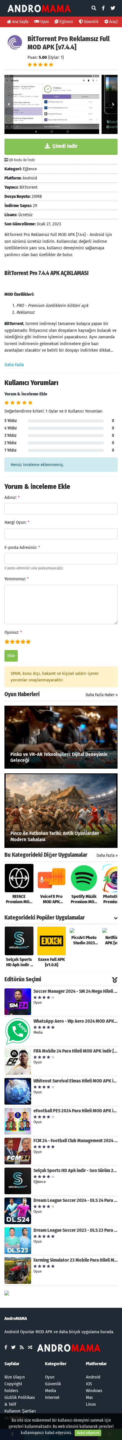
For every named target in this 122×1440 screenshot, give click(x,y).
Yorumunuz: (16, 578)
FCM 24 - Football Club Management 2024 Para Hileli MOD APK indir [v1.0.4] (75, 1140)
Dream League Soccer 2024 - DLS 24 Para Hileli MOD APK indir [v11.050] (75, 1200)
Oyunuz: (13, 632)
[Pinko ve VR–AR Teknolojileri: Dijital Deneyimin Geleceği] (61, 736)
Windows (94, 1390)
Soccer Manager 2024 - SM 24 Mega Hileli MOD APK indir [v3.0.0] (75, 991)
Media (50, 1390)
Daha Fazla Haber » (102, 694)
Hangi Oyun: (16, 522)
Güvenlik (91, 21)
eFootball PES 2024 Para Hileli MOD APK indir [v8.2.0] (75, 1110)
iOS (89, 1383)
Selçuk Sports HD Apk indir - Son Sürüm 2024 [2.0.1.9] (75, 1170)
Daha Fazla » (107, 855)
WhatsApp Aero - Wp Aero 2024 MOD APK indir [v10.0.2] (75, 1021)
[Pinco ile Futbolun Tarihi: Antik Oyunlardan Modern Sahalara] (61, 810)
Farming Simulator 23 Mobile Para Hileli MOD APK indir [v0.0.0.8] (75, 1260)
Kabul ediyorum (88, 1433)
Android (93, 1377)
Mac (89, 1397)
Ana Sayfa (19, 21)
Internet (52, 1397)
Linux (91, 1404)
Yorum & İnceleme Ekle (25, 394)
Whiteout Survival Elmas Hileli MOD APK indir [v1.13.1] (75, 1081)
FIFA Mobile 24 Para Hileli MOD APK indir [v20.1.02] (75, 1051)
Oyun (44, 21)
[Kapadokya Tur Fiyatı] (6, 1292)
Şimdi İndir (64, 146)
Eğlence (66, 21)
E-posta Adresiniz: (22, 547)
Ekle (11, 655)
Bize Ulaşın (14, 1377)
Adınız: (12, 497)
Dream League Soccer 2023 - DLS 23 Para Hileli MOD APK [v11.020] (75, 1230)
